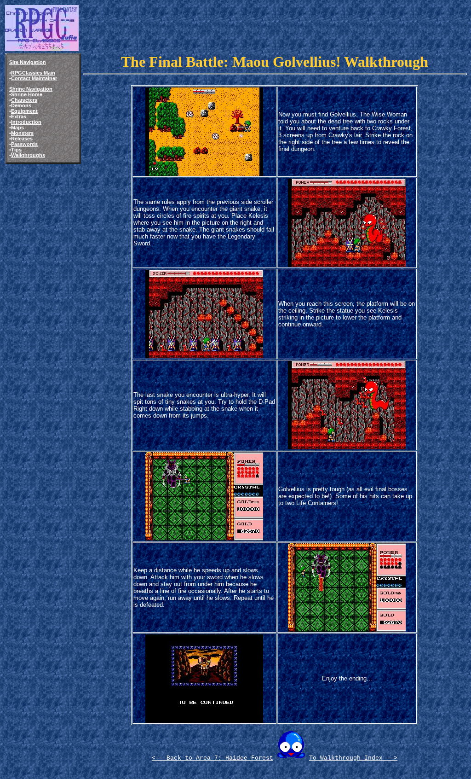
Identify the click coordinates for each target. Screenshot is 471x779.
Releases (22, 138)
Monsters (22, 133)
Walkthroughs (28, 155)
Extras (18, 116)
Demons (21, 105)
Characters (24, 100)
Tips (16, 149)
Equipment (24, 111)
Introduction (26, 122)
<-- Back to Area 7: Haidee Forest (212, 758)
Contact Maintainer (34, 78)
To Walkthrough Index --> (353, 758)
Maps (17, 127)
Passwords (24, 144)
